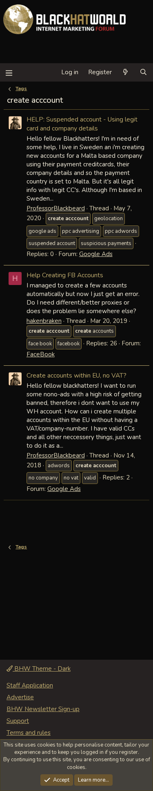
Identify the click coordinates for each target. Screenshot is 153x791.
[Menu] (9, 72)
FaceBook (41, 354)
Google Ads (96, 254)
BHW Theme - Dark (42, 669)
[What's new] (125, 72)
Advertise (20, 697)
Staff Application (30, 685)
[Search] (143, 72)
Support (18, 721)
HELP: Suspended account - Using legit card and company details (82, 124)
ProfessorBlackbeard (56, 208)
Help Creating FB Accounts (65, 275)
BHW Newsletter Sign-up (43, 709)
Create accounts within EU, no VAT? (76, 375)
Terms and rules (29, 733)
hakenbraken (44, 321)
